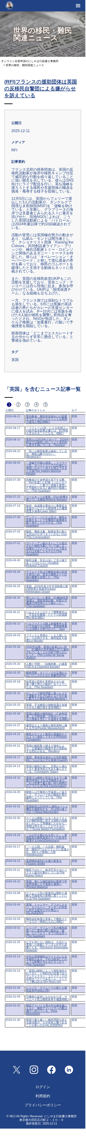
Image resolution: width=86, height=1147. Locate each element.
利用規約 (42, 1096)
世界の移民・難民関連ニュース (25, 65)
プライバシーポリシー (43, 1105)
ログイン (42, 1087)
